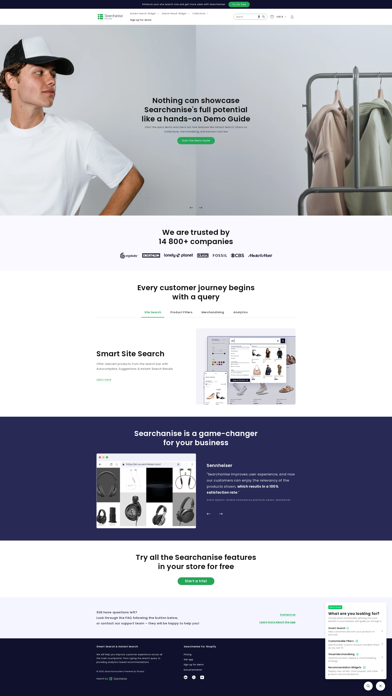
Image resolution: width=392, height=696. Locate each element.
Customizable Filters (341, 641)
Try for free (239, 4)
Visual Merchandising (341, 654)
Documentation (193, 669)
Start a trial (196, 581)
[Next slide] (200, 207)
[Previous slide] (191, 207)
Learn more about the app (278, 622)
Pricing (187, 654)
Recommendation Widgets (344, 667)
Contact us (288, 614)
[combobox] (250, 16)
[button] (144, 13)
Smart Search (336, 628)
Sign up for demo (194, 664)
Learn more (103, 379)
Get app (188, 659)
